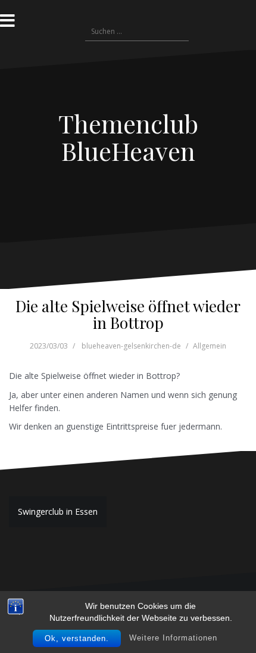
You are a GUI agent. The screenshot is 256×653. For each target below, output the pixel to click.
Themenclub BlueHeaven (128, 137)
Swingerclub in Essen (58, 511)
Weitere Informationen (173, 637)
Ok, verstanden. (77, 638)
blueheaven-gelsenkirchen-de (131, 346)
